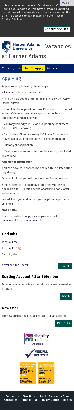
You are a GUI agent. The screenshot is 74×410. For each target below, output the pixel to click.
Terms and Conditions (16, 9)
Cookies (66, 399)
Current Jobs (11, 68)
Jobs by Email (10, 242)
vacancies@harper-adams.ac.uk (22, 220)
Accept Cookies (56, 29)
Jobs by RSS (9, 248)
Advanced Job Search (15, 265)
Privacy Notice (49, 399)
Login (66, 296)
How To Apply (33, 68)
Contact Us (13, 396)
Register (9, 92)
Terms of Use (29, 399)
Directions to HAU (34, 396)
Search (65, 266)
